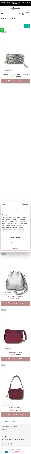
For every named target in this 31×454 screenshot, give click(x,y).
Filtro (27, 26)
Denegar (15, 248)
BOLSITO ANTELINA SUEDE (15, 408)
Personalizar (14, 242)
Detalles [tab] (16, 209)
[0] (26, 14)
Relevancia (4, 26)
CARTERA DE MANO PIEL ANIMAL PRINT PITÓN (15, 74)
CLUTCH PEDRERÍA (16, 185)
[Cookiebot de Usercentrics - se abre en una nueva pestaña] (22, 204)
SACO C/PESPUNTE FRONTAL (15, 296)
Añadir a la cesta (16, 81)
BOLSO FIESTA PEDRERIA (15, 130)
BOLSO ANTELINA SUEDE (15, 352)
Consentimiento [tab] (6, 209)
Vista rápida (7, 70)
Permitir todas (15, 237)
